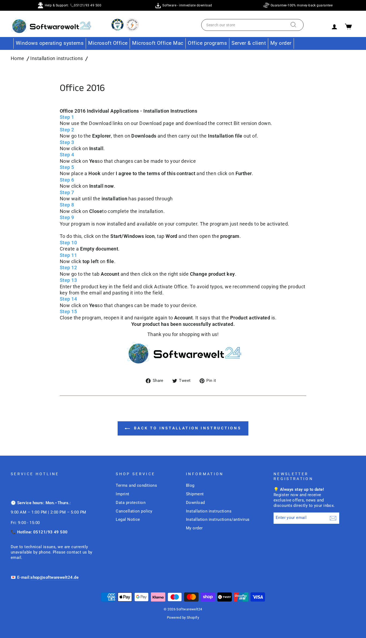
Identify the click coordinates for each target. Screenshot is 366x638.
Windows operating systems (50, 43)
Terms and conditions (136, 485)
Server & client (248, 43)
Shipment (195, 494)
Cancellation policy (134, 511)
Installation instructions (56, 58)
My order (281, 43)
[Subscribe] (333, 518)
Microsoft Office (108, 43)
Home (17, 58)
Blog (190, 485)
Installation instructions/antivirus (218, 519)
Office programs (207, 43)
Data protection (130, 502)
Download (195, 502)
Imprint (122, 494)
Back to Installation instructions (186, 428)
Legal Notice (128, 519)
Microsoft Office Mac (157, 43)
